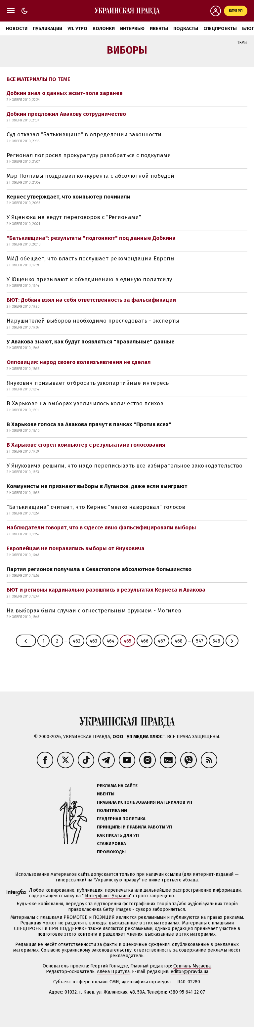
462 (76, 641)
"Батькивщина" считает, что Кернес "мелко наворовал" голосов (96, 507)
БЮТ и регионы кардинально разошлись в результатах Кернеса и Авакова (106, 589)
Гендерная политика (121, 818)
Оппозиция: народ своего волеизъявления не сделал (79, 362)
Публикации (47, 28)
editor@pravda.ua (189, 971)
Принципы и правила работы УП (134, 827)
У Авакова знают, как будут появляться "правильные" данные (91, 341)
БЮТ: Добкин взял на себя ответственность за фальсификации (91, 299)
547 (199, 641)
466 (144, 641)
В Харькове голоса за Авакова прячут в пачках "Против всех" (89, 424)
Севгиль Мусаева (192, 966)
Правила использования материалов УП (144, 802)
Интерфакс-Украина (107, 896)
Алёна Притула (113, 971)
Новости (16, 28)
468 (179, 641)
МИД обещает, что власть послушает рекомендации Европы (91, 258)
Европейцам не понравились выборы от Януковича (76, 548)
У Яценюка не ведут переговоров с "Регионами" (74, 217)
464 (110, 641)
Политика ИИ (112, 810)
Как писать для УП (118, 835)
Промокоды (111, 851)
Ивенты (159, 28)
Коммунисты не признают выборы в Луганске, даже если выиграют (97, 486)
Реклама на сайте (117, 785)
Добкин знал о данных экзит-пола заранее (65, 93)
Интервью (132, 28)
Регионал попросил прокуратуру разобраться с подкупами (89, 155)
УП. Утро (77, 28)
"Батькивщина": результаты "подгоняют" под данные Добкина (91, 238)
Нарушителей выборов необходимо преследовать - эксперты (93, 320)
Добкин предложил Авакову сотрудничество (66, 114)
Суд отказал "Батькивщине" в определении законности (84, 134)
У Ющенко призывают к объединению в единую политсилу (89, 279)
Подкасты (185, 28)
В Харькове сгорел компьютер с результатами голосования (86, 444)
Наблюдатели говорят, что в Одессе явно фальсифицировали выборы (101, 527)
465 (127, 641)
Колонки (104, 28)
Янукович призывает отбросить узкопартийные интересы (88, 383)
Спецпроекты (220, 28)
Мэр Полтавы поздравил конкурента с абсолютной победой (90, 175)
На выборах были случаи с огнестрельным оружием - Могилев (94, 610)
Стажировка (111, 843)
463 (93, 641)
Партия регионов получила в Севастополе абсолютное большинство (99, 569)
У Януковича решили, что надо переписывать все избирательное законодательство (124, 465)
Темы (242, 42)
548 (216, 641)
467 (161, 641)
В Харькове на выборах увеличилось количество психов (85, 403)
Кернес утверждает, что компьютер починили (68, 196)
